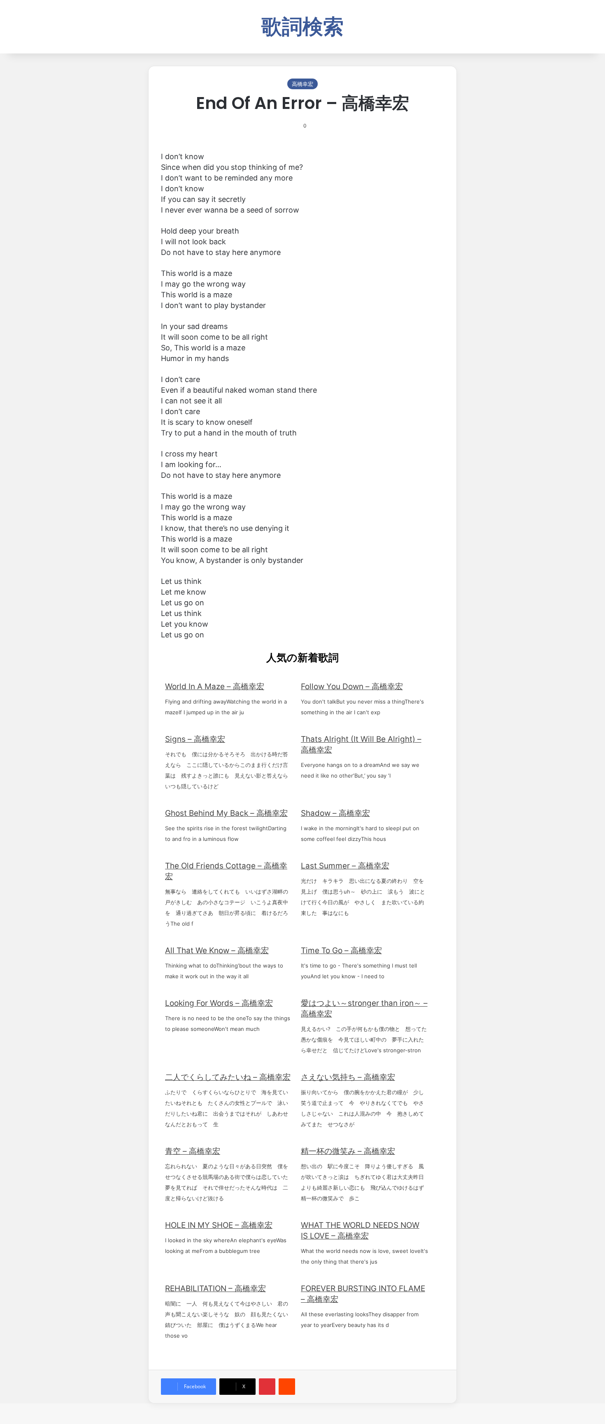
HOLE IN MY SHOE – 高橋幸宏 (218, 1225)
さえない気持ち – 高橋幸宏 (348, 1077)
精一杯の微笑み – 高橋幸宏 (348, 1151)
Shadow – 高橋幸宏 (335, 813)
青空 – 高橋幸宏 (192, 1151)
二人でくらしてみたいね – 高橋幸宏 (228, 1077)
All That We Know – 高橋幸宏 (217, 950)
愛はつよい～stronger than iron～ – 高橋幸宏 (364, 1008)
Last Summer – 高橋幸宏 (345, 866)
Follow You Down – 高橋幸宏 (352, 686)
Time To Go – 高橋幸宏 (341, 950)
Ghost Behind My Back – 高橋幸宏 (226, 813)
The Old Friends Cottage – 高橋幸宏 (226, 871)
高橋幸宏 (302, 84)
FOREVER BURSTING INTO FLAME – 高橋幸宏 (363, 1294)
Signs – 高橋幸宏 (195, 739)
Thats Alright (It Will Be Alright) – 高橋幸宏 (361, 744)
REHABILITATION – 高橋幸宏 (215, 1288)
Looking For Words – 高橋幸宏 (219, 1003)
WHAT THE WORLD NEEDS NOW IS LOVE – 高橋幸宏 (360, 1230)
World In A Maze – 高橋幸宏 (214, 686)
